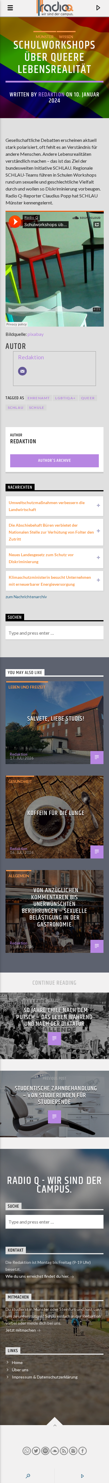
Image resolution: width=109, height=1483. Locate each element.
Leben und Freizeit (27, 687)
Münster (45, 36)
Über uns (20, 1369)
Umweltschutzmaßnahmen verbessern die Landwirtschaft (47, 506)
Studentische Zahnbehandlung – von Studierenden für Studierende (56, 1095)
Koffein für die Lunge (56, 813)
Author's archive (54, 460)
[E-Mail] (22, 371)
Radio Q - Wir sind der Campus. (54, 1185)
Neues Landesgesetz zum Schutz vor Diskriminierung (41, 558)
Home (17, 1362)
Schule (36, 407)
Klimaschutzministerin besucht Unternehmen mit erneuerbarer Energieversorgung (50, 581)
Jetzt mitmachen (21, 1330)
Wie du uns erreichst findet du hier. (38, 1276)
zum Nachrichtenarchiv (26, 596)
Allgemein (18, 876)
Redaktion (51, 94)
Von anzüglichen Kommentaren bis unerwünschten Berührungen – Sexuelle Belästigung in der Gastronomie (54, 907)
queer (88, 398)
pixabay (36, 334)
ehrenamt (39, 398)
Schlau (16, 407)
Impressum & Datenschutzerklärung (45, 1376)
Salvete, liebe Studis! (56, 719)
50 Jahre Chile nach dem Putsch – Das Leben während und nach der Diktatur (54, 1017)
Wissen (66, 36)
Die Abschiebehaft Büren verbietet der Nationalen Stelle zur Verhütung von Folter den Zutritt (51, 532)
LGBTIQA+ (65, 398)
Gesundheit (20, 781)
